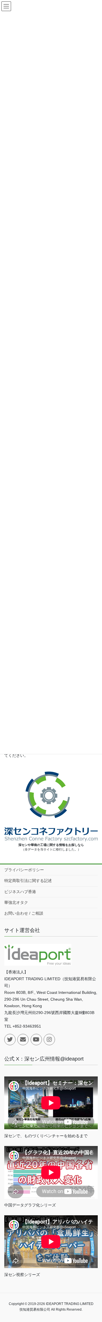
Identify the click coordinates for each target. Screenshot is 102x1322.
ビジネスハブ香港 (20, 891)
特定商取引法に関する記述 (28, 880)
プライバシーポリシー (24, 870)
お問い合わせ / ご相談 (23, 913)
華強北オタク (16, 902)
